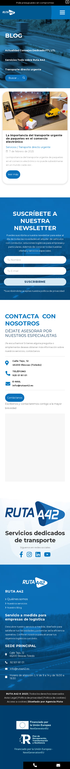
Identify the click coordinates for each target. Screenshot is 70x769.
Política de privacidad (30, 697)
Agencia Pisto (54, 701)
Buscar (21, 78)
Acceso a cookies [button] (17, 701)
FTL (47, 50)
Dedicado (38, 50)
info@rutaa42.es (22, 385)
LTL (53, 50)
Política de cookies (54, 697)
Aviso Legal (10, 697)
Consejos (26, 50)
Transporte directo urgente (23, 69)
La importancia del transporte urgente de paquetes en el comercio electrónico (34, 138)
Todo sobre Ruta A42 (31, 59)
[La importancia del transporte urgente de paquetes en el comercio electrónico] (35, 111)
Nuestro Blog (14, 607)
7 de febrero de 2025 (21, 151)
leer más (13, 174)
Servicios (11, 59)
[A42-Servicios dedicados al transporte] (10, 12)
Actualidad (12, 50)
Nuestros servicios (17, 603)
